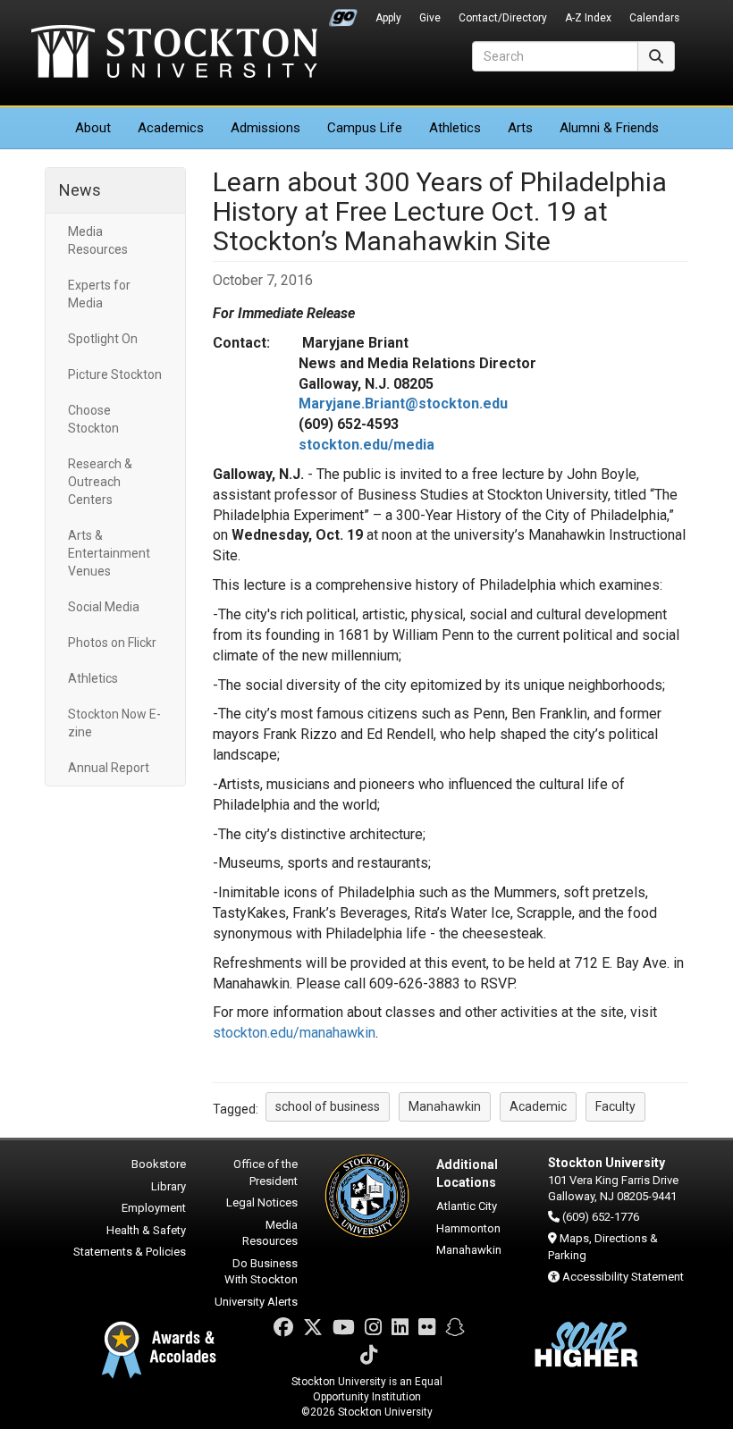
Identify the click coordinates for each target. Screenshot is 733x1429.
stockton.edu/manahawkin (294, 1032)
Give (430, 18)
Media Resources (98, 240)
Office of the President (265, 1172)
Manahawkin (468, 1250)
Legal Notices (262, 1202)
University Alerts (256, 1301)
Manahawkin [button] (445, 1106)
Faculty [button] (615, 1106)
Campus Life (364, 128)
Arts (520, 128)
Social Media (103, 607)
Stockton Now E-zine (114, 723)
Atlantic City (466, 1206)
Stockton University (174, 53)
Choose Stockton (93, 419)
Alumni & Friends (609, 128)
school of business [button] (327, 1106)
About (93, 128)
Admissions (265, 128)
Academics (171, 128)
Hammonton (468, 1228)
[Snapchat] (455, 1327)
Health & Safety (146, 1230)
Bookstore (158, 1164)
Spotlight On (103, 339)
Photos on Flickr (112, 642)
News (80, 190)
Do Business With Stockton (261, 1272)
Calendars (654, 18)
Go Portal (343, 13)
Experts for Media (99, 294)
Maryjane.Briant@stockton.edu (403, 403)
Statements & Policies (129, 1251)
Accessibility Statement (623, 1276)
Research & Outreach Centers (100, 482)
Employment (154, 1208)
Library (168, 1186)
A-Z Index (588, 18)
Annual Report (108, 768)
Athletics (455, 128)
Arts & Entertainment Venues (109, 553)
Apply (388, 18)
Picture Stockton (115, 374)
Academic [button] (538, 1106)
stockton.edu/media (366, 444)
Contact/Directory (503, 18)
